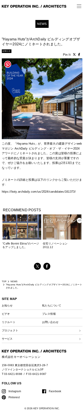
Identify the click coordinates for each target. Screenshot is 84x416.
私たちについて (51, 305)
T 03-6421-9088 (12, 373)
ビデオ (6, 313)
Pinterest (14, 397)
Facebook (55, 391)
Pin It (67, 54)
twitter (37, 266)
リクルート (8, 322)
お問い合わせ (50, 322)
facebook (46, 266)
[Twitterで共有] (74, 54)
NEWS (14, 281)
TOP (4, 281)
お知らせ (7, 305)
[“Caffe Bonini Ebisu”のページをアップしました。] (21, 228)
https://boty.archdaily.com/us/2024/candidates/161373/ (39, 191)
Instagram (15, 391)
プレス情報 (49, 313)
